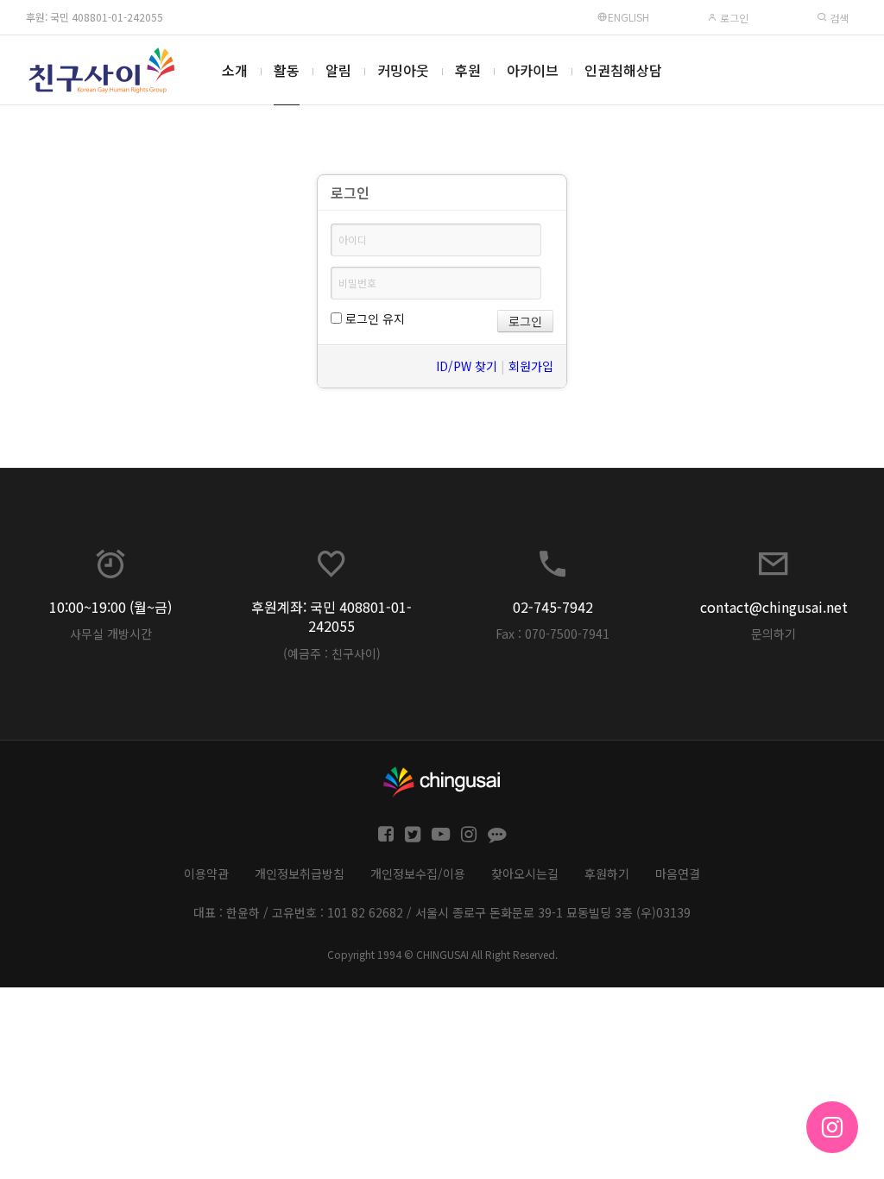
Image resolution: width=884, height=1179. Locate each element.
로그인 (732, 17)
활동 (287, 70)
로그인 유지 (373, 318)
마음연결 (677, 873)
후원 (468, 70)
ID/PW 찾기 (466, 366)
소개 (235, 70)
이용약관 (206, 873)
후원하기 (606, 873)
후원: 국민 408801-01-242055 (94, 16)
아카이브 (533, 70)
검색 (838, 17)
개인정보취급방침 (299, 873)
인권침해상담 (623, 70)
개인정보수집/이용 (417, 873)
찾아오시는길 (525, 873)
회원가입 (530, 366)
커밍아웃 (403, 70)
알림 (338, 70)
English (628, 16)
